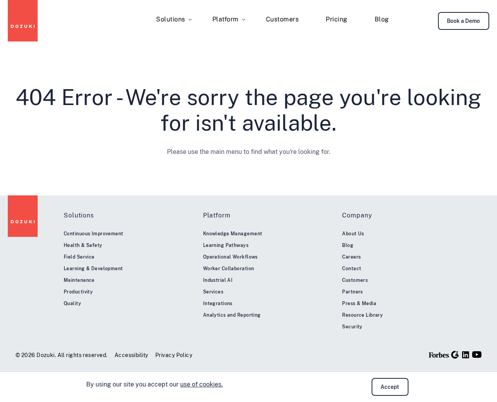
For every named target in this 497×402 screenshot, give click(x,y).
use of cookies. (201, 384)
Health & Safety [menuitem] (83, 245)
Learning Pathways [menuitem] (225, 245)
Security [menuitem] (352, 327)
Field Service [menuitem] (79, 257)
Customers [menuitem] (282, 19)
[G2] (455, 355)
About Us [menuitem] (353, 233)
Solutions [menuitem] (170, 19)
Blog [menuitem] (382, 19)
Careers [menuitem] (351, 257)
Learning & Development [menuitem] (93, 268)
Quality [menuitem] (72, 303)
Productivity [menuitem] (78, 292)
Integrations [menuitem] (218, 303)
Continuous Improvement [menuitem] (93, 233)
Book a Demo (463, 21)
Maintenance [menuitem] (79, 280)
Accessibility (131, 355)
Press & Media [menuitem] (359, 303)
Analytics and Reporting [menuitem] (232, 315)
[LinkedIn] (465, 354)
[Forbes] (439, 355)
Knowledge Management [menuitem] (232, 233)
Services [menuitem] (213, 292)
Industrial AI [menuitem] (218, 280)
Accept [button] (390, 387)
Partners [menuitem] (352, 292)
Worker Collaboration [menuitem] (228, 268)
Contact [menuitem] (351, 268)
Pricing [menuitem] (337, 19)
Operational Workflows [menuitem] (230, 257)
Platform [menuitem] (225, 19)
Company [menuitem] (357, 215)
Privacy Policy (173, 355)
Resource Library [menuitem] (362, 315)
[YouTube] (476, 354)
